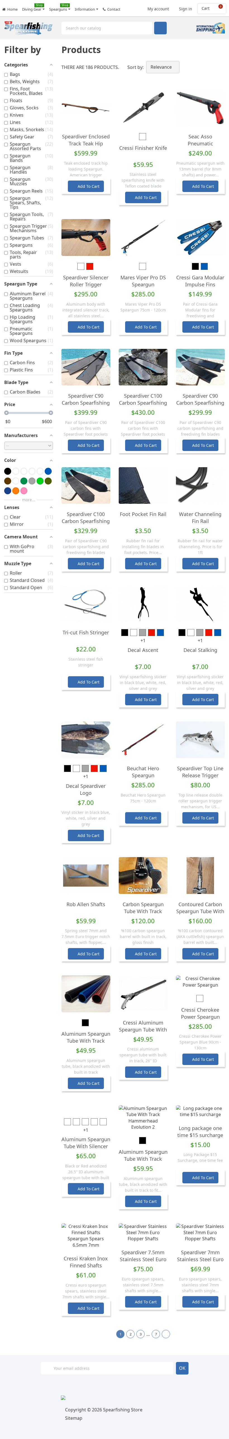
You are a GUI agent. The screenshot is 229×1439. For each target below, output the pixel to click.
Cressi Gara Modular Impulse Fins (200, 281)
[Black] (7, 471)
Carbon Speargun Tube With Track (143, 908)
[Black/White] (40, 471)
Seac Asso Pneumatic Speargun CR (200, 143)
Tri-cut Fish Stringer (86, 632)
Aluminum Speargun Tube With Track (85, 1037)
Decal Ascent (143, 650)
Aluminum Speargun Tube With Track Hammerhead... (143, 1158)
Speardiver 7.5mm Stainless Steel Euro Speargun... (143, 1259)
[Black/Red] (31, 471)
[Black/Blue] (15, 471)
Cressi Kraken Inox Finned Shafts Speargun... (86, 1265)
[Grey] (31, 481)
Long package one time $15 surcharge (200, 1131)
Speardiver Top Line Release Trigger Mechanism (200, 775)
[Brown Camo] (15, 481)
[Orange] (15, 490)
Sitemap (73, 1418)
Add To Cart (86, 186)
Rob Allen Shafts (85, 904)
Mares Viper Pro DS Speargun (143, 281)
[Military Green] (48, 481)
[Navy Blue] (7, 490)
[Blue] (48, 471)
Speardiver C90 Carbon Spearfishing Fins (86, 402)
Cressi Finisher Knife (143, 148)
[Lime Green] (40, 481)
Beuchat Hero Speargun (143, 772)
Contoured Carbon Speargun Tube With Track (200, 911)
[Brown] (7, 481)
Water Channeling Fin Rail (200, 517)
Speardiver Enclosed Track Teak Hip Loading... (86, 143)
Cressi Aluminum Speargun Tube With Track (143, 1029)
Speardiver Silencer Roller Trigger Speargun (85, 284)
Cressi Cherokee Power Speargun (200, 1013)
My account (157, 7)
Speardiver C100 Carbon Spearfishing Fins (143, 402)
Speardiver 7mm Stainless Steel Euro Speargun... (200, 1259)
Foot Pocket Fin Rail (143, 514)
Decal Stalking (200, 650)
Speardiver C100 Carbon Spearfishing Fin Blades (86, 521)
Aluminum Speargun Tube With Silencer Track (85, 1146)
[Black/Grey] (23, 471)
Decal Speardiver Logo (86, 789)
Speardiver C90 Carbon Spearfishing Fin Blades (200, 402)
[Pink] (23, 490)
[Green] (23, 481)
